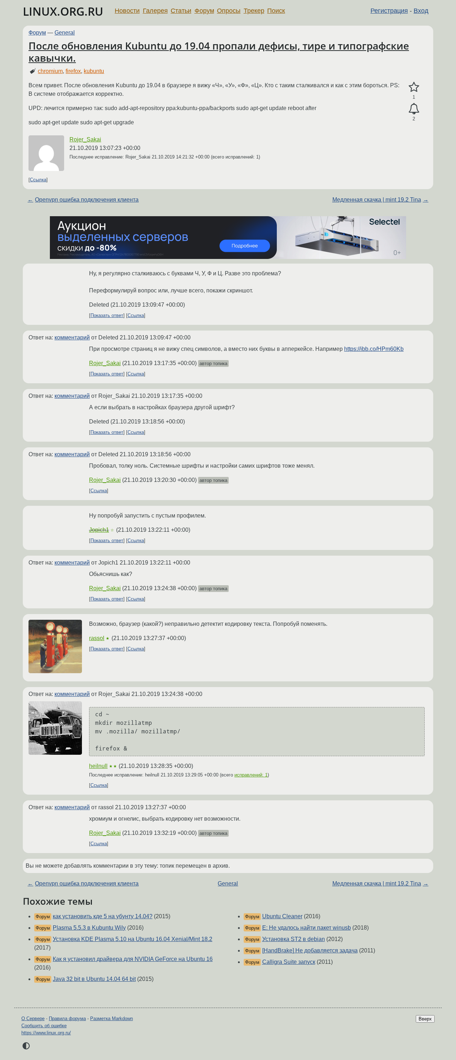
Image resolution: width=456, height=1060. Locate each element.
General (65, 33)
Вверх (425, 1019)
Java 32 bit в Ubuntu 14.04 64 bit (94, 979)
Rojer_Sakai (85, 139)
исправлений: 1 (251, 775)
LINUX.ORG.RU (63, 11)
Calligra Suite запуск (288, 962)
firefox (73, 71)
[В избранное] (414, 87)
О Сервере (33, 1018)
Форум (204, 10)
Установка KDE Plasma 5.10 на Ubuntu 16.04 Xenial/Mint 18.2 (132, 939)
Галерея (155, 10)
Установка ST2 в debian (293, 939)
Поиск (276, 10)
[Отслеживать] (414, 109)
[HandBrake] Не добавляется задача (310, 950)
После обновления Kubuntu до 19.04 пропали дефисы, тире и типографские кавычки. (218, 51)
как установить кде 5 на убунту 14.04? (102, 916)
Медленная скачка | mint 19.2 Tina (376, 200)
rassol (96, 638)
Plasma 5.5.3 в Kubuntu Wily (89, 928)
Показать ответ (106, 315)
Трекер (254, 10)
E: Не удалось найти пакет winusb (306, 928)
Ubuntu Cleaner (282, 916)
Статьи (181, 10)
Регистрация (389, 10)
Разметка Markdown (111, 1018)
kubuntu (94, 71)
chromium (50, 71)
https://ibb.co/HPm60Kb (374, 349)
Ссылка (38, 179)
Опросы (228, 10)
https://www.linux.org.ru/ (46, 1032)
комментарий (72, 337)
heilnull (98, 766)
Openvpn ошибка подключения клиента (87, 200)
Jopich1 (99, 530)
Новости (127, 10)
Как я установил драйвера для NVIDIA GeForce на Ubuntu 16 (133, 959)
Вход (421, 10)
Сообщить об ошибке (44, 1025)
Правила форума (67, 1018)
